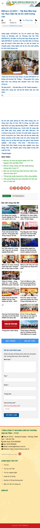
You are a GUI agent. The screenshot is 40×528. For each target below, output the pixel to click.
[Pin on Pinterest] (25, 188)
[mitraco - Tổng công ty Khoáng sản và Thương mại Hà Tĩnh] (21, 3)
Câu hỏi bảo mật (10, 403)
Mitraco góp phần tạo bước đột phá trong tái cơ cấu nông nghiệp (10, 341)
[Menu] (2, 3)
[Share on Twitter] (18, 188)
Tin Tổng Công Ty (18, 196)
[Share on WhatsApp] (11, 188)
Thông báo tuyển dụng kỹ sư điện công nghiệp (20, 176)
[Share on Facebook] (14, 188)
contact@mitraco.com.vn (16, 446)
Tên (6, 376)
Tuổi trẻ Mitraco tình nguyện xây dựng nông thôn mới (29, 341)
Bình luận (7, 359)
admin (20, 26)
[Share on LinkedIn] (28, 188)
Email (6, 385)
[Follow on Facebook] (19, 453)
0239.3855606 (11, 444)
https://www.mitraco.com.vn (19, 449)
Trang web (7, 394)
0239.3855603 (16, 442)
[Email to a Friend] (21, 188)
